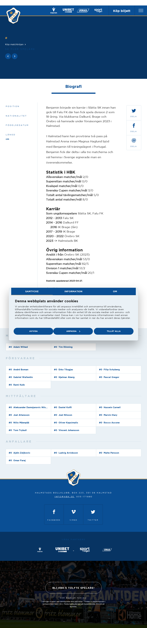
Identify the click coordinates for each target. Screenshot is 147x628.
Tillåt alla (114, 331)
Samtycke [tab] (32, 291)
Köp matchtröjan (14, 44)
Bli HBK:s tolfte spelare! (73, 587)
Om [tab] (115, 291)
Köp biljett (121, 11)
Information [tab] (73, 291)
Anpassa (71, 331)
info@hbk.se (64, 497)
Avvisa (33, 331)
